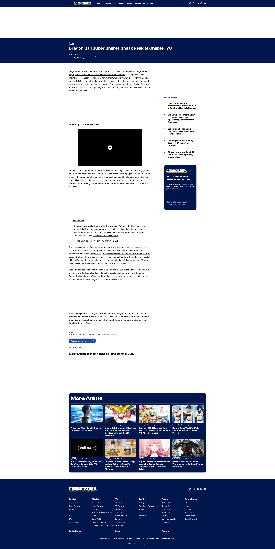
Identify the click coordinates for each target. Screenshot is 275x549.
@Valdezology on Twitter (80, 323)
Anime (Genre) (74, 334)
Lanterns (118, 519)
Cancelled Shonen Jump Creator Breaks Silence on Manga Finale (181, 131)
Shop (117, 531)
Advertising (119, 538)
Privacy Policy (181, 204)
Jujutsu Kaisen (167, 512)
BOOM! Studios (74, 522)
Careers (140, 538)
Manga (114, 334)
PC (140, 519)
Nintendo (142, 509)
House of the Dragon (122, 516)
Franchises (191, 499)
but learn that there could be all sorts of (121, 253)
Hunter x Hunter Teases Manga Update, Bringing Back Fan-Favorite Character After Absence (120, 465)
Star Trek (188, 512)
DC (70, 512)
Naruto (164, 516)
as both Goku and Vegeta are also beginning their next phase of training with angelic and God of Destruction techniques (110, 84)
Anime (129, 4)
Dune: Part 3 (96, 519)
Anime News (166, 503)
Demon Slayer (167, 509)
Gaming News (144, 503)
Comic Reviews (74, 506)
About (130, 538)
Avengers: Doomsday (100, 522)
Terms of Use (180, 203)
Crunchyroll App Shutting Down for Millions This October (180, 143)
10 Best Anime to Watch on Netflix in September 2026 (101, 353)
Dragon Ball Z (106, 334)
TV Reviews (119, 506)
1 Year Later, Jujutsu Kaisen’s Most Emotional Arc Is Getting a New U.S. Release (182, 105)
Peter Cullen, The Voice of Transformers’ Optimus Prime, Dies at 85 (187, 464)
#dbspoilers (78, 220)
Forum (150, 4)
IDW (70, 519)
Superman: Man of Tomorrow (102, 525)
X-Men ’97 (119, 512)
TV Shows (176, 459)
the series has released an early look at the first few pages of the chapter (111, 173)
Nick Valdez (75, 55)
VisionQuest (119, 525)
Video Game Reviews (146, 506)
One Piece (165, 522)
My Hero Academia (169, 519)
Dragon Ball (95, 253)
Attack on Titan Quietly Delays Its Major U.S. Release (86, 429)
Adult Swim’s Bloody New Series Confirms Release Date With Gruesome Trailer (86, 464)
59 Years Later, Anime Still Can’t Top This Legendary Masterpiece (181, 154)
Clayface (95, 516)
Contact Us (105, 538)
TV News (118, 503)
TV (114, 4)
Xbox (140, 512)
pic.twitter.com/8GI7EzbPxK (105, 235)
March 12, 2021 (112, 240)
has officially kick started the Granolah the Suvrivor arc (100, 74)
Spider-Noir (119, 509)
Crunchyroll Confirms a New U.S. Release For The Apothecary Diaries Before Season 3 (181, 118)
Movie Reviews (97, 506)
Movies (108, 4)
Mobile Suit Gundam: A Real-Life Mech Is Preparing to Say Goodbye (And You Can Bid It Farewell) (120, 432)
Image (71, 516)
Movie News (96, 503)
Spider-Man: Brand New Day (102, 512)
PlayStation (143, 516)
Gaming (121, 4)
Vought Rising (120, 522)
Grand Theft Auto (191, 519)
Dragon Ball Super (77, 71)
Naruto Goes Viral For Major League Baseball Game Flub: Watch (186, 430)
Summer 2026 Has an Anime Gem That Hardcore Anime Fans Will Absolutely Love (154, 430)
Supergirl (95, 509)
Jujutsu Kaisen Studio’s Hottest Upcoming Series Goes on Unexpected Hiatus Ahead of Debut (154, 465)
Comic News (73, 503)
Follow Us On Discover (82, 341)
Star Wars (188, 509)
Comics (99, 4)
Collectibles (139, 4)
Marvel (71, 509)
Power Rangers (190, 516)
